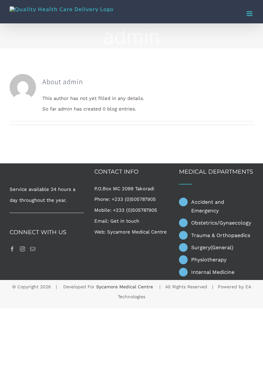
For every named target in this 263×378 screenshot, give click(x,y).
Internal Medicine (212, 272)
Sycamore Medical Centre (137, 232)
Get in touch (124, 221)
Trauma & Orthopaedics (220, 235)
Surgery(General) (212, 247)
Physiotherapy (208, 260)
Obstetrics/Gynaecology (221, 223)
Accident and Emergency (207, 206)
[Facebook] (12, 248)
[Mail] (32, 248)
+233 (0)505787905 (134, 199)
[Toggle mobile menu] (250, 13)
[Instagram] (22, 248)
